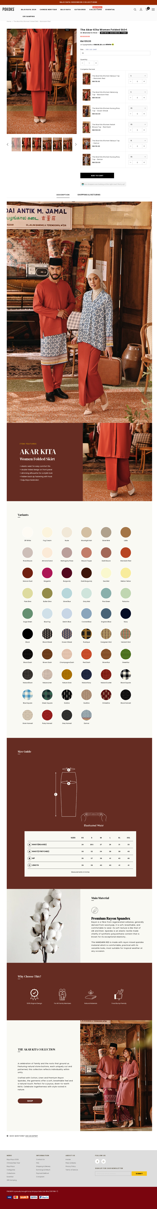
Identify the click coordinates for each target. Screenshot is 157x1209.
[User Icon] (141, 9)
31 (119, 845)
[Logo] (10, 9)
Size (88, 49)
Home (9, 21)
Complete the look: (87, 69)
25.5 (91, 845)
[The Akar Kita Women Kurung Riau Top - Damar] (86, 160)
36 (110, 851)
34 (101, 851)
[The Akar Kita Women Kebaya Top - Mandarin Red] (86, 79)
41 (110, 858)
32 (92, 851)
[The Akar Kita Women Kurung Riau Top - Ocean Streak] (86, 111)
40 (128, 851)
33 (129, 845)
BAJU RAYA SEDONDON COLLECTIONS (78, 2)
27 (101, 845)
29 (110, 845)
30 (83, 851)
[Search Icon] (135, 9)
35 (83, 858)
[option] (42, 81)
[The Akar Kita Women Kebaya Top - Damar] (86, 143)
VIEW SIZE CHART (91, 49)
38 (119, 851)
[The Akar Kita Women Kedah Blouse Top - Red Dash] (86, 127)
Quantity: (84, 59)
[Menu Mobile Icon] (153, 9)
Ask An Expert (31, 1136)
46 (128, 858)
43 (119, 858)
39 (101, 858)
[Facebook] (97, 1161)
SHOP (30, 1100)
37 (92, 858)
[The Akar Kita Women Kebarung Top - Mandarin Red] (86, 95)
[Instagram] (103, 1161)
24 (83, 845)
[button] (85, 36)
